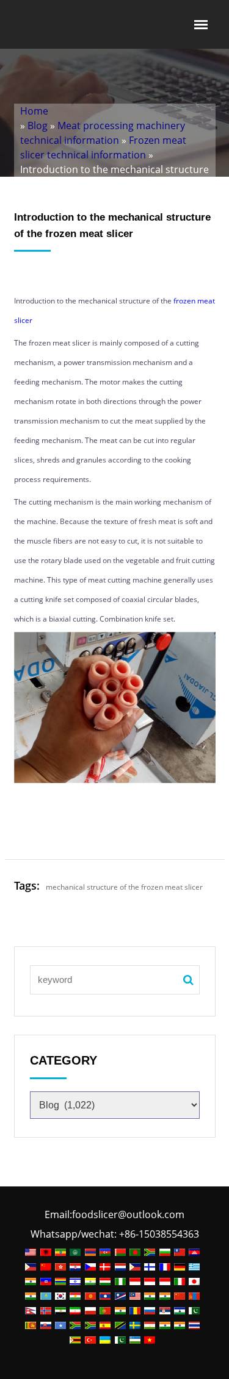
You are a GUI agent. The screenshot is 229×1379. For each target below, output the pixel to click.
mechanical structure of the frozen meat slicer (124, 887)
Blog (37, 125)
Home (34, 111)
